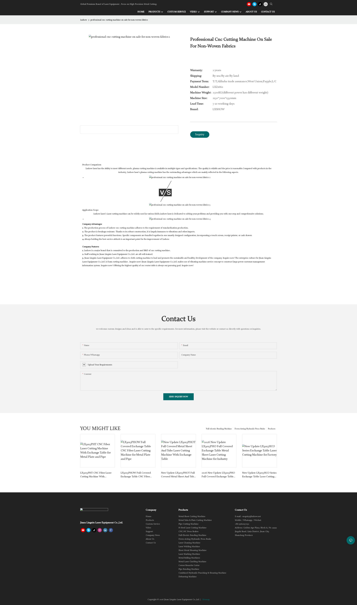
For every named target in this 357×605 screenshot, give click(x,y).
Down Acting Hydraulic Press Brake (250, 429)
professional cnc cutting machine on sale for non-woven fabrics (119, 20)
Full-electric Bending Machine (219, 429)
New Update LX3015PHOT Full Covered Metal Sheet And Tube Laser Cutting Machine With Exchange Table (178, 475)
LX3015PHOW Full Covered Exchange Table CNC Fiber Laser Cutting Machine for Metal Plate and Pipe (136, 475)
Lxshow (83, 20)
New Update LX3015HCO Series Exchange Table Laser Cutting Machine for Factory (259, 475)
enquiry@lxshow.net (251, 517)
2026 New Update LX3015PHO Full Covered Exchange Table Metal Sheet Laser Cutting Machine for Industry (218, 475)
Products (271, 429)
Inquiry (199, 134)
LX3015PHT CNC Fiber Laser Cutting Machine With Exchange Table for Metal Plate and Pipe (97, 475)
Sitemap (206, 600)
